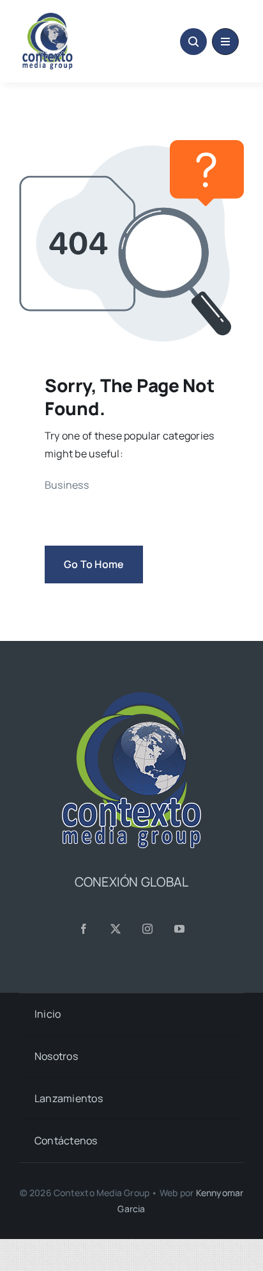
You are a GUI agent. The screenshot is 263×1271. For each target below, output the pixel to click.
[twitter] (115, 929)
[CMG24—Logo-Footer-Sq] (131, 697)
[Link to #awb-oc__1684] (225, 41)
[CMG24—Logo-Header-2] (72, 18)
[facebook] (83, 929)
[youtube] (179, 929)
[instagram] (147, 929)
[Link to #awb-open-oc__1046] (193, 41)
